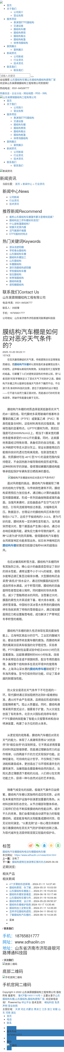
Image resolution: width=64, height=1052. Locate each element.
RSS (37, 93)
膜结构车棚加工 (17, 257)
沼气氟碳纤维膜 (17, 230)
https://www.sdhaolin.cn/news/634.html (35, 855)
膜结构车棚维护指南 (20, 904)
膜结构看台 (20, 36)
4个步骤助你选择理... (20, 884)
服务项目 (11, 18)
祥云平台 (26, 1002)
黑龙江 (37, 1009)
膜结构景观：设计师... (21, 901)
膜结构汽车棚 (10, 851)
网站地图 (28, 93)
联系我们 (11, 66)
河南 (8, 1012)
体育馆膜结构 (16, 277)
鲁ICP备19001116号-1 (30, 995)
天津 (17, 1009)
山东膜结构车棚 (18, 79)
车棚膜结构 (15, 264)
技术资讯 (18, 63)
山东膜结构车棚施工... (21, 890)
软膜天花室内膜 (17, 227)
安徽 (55, 1009)
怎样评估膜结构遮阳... (21, 911)
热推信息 (5, 93)
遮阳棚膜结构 (16, 284)
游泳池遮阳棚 (16, 247)
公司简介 (18, 12)
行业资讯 (18, 59)
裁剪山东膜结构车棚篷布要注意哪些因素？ (32, 216)
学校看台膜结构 (17, 250)
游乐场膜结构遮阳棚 (20, 267)
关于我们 (11, 8)
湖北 (13, 1012)
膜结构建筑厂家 (47, 79)
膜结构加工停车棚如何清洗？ (24, 220)
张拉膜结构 (15, 274)
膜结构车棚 (20, 29)
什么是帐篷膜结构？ (20, 223)
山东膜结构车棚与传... (21, 897)
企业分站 (16, 93)
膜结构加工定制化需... (21, 908)
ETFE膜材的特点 (18, 233)
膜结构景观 (20, 32)
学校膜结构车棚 (17, 271)
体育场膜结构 (21, 42)
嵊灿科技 (49, 1002)
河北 (23, 1009)
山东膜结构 (33, 79)
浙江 (49, 1009)
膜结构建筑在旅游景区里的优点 (29, 861)
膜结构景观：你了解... (21, 887)
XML (44, 93)
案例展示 (11, 46)
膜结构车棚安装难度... (21, 894)
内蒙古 (29, 1009)
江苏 (44, 1009)
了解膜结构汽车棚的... (21, 914)
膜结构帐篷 (20, 39)
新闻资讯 (11, 53)
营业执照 (18, 15)
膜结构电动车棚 (25, 851)
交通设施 (18, 25)
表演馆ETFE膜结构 (24, 22)
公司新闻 (18, 56)
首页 (9, 5)
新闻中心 (27, 183)
